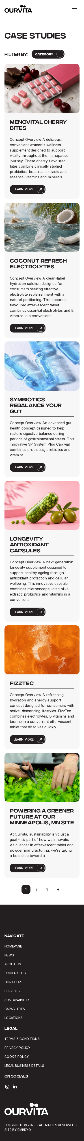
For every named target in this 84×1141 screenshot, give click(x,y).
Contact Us (15, 973)
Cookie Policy (16, 1057)
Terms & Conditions (22, 1039)
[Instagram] (7, 1086)
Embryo (24, 1130)
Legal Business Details (24, 1065)
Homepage (13, 946)
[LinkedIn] (14, 1086)
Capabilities (14, 1009)
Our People (14, 982)
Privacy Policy (17, 1048)
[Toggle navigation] (74, 8)
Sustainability (17, 1000)
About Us (12, 964)
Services (12, 991)
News (9, 955)
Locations (13, 1018)
